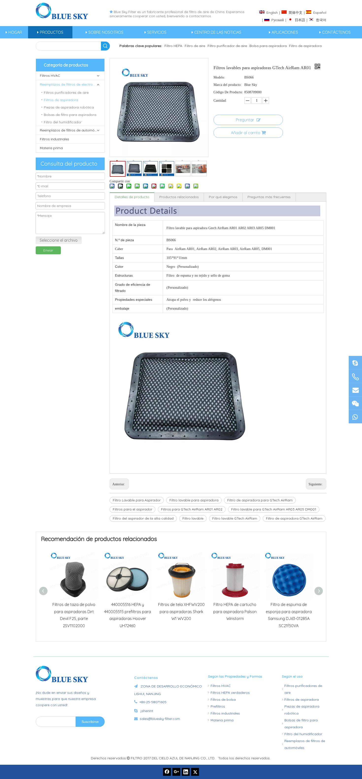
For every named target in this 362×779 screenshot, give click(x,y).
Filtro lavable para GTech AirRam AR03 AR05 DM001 (273, 509)
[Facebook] (167, 772)
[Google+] (176, 772)
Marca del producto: (228, 85)
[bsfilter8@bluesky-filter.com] (355, 362)
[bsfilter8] (355, 403)
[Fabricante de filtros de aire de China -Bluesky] (64, 674)
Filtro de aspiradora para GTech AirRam (260, 500)
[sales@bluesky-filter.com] (355, 389)
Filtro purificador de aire (227, 46)
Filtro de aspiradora (305, 46)
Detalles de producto (132, 197)
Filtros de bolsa (223, 699)
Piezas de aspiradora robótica (69, 107)
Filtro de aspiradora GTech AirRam (294, 518)
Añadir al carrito (245, 132)
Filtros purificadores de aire (66, 92)
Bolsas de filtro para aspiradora (70, 114)
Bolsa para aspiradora (268, 46)
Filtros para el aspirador (132, 509)
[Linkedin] (186, 772)
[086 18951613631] (355, 416)
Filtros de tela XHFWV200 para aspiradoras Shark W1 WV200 (181, 611)
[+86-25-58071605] (355, 376)
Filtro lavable (192, 518)
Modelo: (219, 77)
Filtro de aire (195, 46)
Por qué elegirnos (223, 197)
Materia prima (51, 148)
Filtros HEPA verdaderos (230, 692)
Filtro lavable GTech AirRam (234, 518)
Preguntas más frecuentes (269, 197)
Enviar (48, 250)
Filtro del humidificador (63, 122)
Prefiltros (218, 706)
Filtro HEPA (173, 46)
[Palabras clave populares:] (105, 46)
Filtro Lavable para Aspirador (137, 500)
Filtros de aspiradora (61, 100)
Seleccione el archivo (59, 240)
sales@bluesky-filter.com (160, 718)
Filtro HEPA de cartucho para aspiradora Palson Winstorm (235, 611)
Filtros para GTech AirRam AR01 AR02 (191, 509)
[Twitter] (195, 772)
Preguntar (245, 119)
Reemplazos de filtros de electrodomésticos (72, 84)
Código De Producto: (228, 92)
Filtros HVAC (50, 75)
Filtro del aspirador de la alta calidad (143, 518)
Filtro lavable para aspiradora (193, 500)
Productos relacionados (179, 197)
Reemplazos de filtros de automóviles (70, 130)
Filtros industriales (54, 139)
